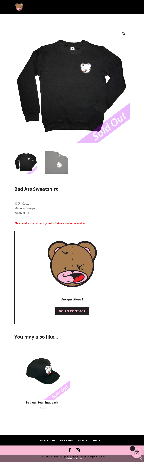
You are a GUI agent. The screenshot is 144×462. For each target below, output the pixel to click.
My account (47, 440)
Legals (96, 440)
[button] (123, 34)
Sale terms (67, 440)
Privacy (82, 440)
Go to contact (72, 311)
